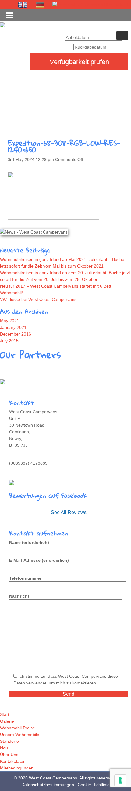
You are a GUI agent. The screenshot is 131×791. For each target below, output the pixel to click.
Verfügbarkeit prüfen (79, 62)
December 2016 (15, 334)
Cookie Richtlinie (94, 784)
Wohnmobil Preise (17, 727)
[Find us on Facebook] (90, 4)
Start (4, 714)
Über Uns (9, 754)
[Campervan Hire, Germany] (40, 5)
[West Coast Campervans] (2, 24)
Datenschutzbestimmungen (47, 784)
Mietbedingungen (17, 767)
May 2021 (9, 320)
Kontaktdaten (13, 761)
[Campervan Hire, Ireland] (23, 5)
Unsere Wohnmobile (19, 734)
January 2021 (13, 327)
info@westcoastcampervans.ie (38, 469)
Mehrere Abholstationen (28, 381)
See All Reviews (69, 512)
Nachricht (19, 596)
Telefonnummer (25, 578)
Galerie (7, 721)
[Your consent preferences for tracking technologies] (120, 780)
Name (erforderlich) (29, 542)
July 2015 (9, 340)
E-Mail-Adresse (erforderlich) (39, 560)
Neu (4, 747)
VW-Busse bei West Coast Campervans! (39, 299)
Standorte (9, 741)
